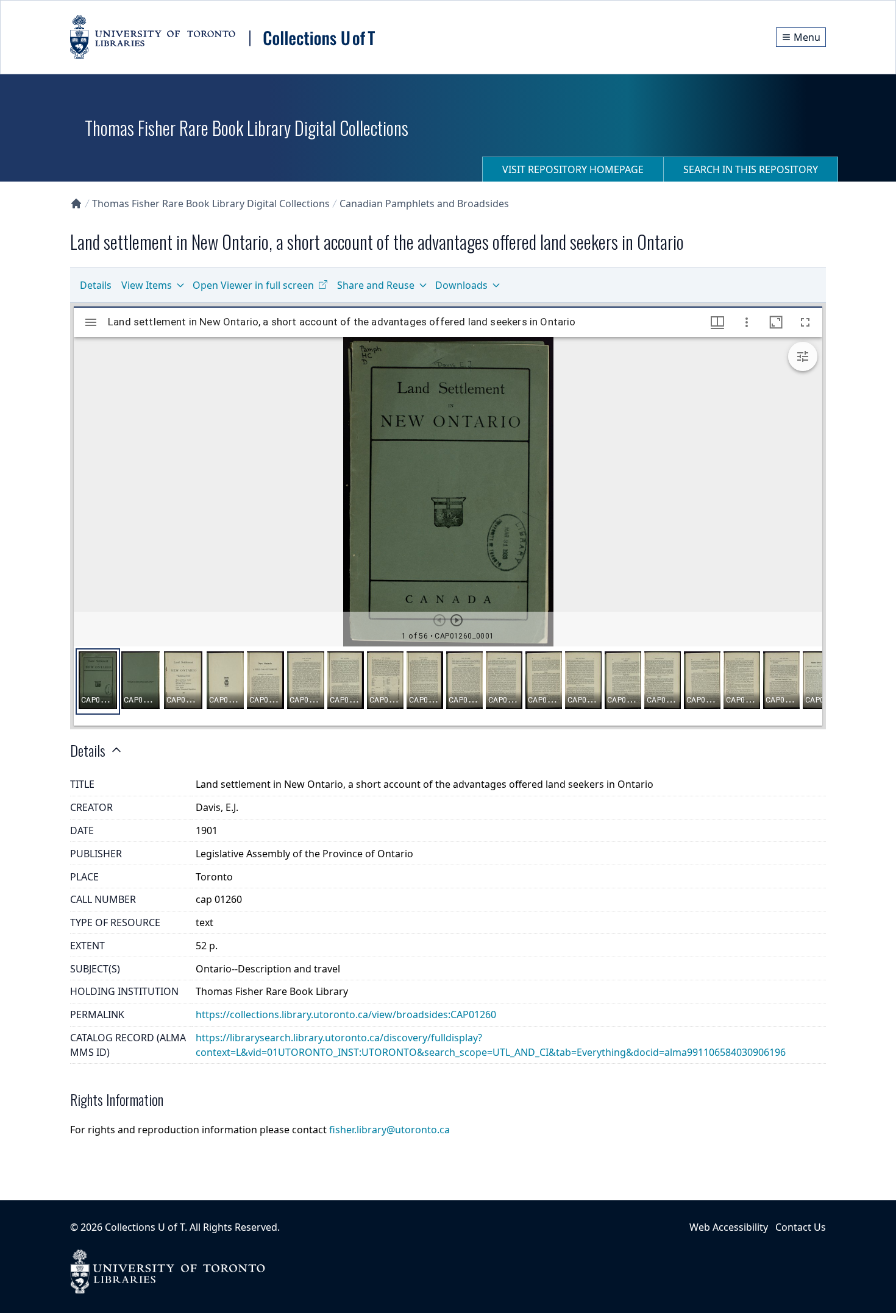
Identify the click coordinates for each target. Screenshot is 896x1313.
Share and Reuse (375, 285)
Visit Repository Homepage (573, 169)
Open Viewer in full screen (253, 285)
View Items (146, 285)
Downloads (461, 285)
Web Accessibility (728, 1227)
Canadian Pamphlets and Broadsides (424, 203)
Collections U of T (145, 1227)
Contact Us (800, 1227)
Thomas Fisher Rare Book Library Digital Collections (211, 203)
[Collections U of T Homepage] (76, 203)
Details (96, 285)
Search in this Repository (750, 169)
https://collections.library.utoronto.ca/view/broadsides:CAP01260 (346, 1014)
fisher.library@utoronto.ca (389, 1129)
